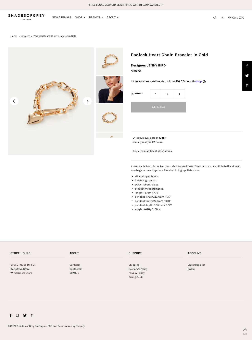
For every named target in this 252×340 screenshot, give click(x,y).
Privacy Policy (137, 272)
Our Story (74, 264)
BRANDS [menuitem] (94, 17)
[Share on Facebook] (247, 66)
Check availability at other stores (152, 150)
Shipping (134, 264)
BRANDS (74, 272)
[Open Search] (214, 17)
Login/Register (196, 264)
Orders (191, 268)
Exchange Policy (138, 268)
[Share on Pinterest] (247, 86)
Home (13, 35)
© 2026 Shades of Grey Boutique (27, 325)
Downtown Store (20, 268)
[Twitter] (25, 316)
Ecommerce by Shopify (71, 325)
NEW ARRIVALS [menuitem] (61, 17)
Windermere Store (21, 272)
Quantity (137, 93)
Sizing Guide (136, 277)
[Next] (87, 101)
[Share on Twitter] (247, 76)
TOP (245, 334)
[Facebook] (10, 316)
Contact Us (75, 268)
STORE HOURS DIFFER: (23, 264)
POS (50, 325)
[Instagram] (17, 316)
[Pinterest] (32, 316)
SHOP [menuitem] (78, 17)
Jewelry (25, 35)
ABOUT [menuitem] (111, 17)
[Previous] (14, 101)
